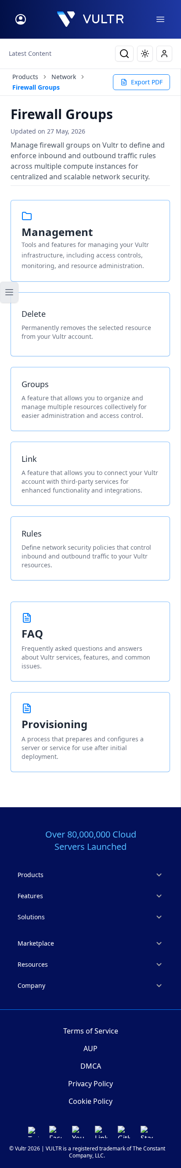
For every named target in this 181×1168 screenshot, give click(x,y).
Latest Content (30, 53)
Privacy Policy (90, 1083)
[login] (20, 19)
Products (25, 77)
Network (63, 77)
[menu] (160, 19)
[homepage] (90, 19)
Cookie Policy (90, 1101)
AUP (90, 1048)
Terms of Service (90, 1031)
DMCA (90, 1066)
